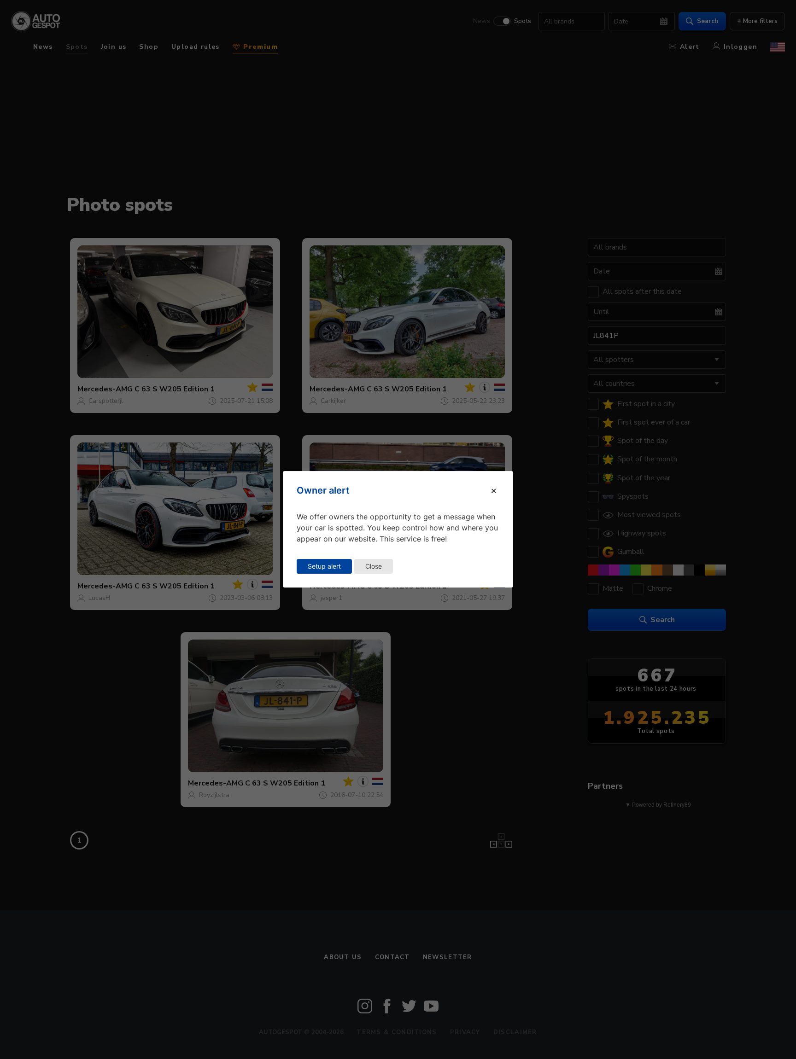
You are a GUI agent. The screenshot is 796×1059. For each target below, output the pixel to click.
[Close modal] (493, 491)
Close (373, 566)
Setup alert (324, 566)
